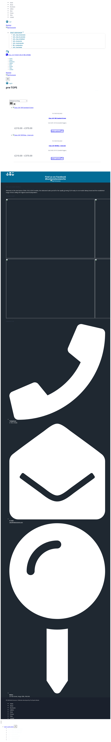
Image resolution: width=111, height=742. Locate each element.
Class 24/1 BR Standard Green (57, 118)
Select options (55, 131)
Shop (11, 11)
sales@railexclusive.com (16, 522)
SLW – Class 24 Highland (19, 39)
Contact (12, 17)
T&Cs (11, 15)
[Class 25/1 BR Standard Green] (50, 257)
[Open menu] (8, 79)
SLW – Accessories (17, 41)
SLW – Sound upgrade (18, 43)
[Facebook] (7, 174)
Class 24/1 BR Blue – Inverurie (57, 146)
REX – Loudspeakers (18, 45)
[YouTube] (12, 174)
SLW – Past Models (17, 47)
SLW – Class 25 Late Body (19, 37)
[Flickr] (10, 174)
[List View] (14, 104)
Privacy (11, 13)
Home (11, 2)
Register (8, 25)
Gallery (11, 9)
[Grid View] (11, 103)
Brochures (12, 6)
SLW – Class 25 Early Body (19, 35)
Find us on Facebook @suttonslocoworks (55, 177)
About (11, 4)
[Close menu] (1, 722)
